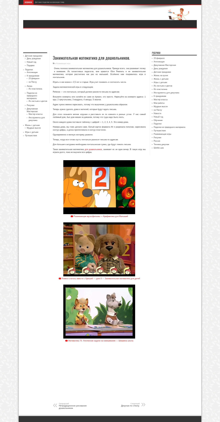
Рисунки (30, 105)
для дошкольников (93, 149)
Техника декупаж (161, 144)
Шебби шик (159, 148)
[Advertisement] (110, 40)
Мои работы (159, 103)
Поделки (29, 69)
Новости (157, 113)
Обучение (158, 120)
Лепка (29, 86)
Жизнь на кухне (161, 75)
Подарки (30, 65)
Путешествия (31, 135)
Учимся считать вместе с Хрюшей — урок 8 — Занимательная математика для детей (101, 278)
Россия (157, 141)
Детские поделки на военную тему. (50, 2)
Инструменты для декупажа (166, 93)
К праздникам (33, 76)
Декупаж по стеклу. (130, 405)
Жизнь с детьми (32, 125)
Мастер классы (36, 114)
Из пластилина (35, 89)
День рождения (34, 58)
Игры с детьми (31, 132)
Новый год (31, 62)
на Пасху (33, 82)
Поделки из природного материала (32, 96)
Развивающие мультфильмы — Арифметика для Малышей (101, 216)
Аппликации (32, 72)
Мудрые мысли (34, 128)
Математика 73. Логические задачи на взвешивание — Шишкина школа (100, 341)
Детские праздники (33, 56)
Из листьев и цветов (38, 101)
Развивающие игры (63, 63)
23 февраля (34, 78)
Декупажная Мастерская (165, 65)
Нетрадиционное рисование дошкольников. (73, 406)
